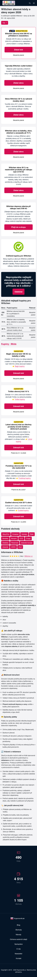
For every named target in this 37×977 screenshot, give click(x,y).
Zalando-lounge (26, 543)
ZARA (13, 547)
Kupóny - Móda (8, 343)
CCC (21, 538)
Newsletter (18, 953)
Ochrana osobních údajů (18, 939)
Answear (15, 534)
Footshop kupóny (25, 478)
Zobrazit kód (18, 373)
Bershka (5, 538)
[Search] (30, 3)
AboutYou (5, 534)
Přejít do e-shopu (18, 227)
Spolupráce (19, 944)
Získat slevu (18, 83)
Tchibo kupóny (20, 399)
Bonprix (14, 538)
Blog (18, 925)
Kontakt (18, 958)
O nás (18, 949)
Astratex (24, 534)
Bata (31, 534)
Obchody (18, 930)
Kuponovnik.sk (19, 918)
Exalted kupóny (23, 510)
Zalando (5, 547)
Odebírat (18, 291)
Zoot (20, 547)
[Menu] (34, 3)
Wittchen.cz (28, 556)
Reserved (14, 543)
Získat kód (18, 49)
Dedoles (5, 543)
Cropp (28, 538)
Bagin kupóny (20, 366)
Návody (18, 934)
